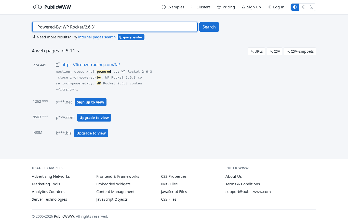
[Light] (303, 7)
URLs (258, 51)
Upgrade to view (94, 117)
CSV (276, 51)
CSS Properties (173, 176)
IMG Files (169, 183)
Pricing (229, 6)
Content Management (115, 191)
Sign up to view (90, 102)
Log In (278, 6)
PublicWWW (57, 7)
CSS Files (168, 199)
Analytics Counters (48, 191)
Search (209, 27)
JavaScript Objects (112, 199)
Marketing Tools (46, 183)
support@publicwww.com (248, 191)
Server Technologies (49, 199)
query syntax (132, 37)
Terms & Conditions (242, 183)
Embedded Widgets (113, 183)
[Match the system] (295, 7)
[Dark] (311, 7)
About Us (233, 176)
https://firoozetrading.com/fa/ (90, 64)
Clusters (203, 6)
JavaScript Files (174, 191)
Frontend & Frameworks (117, 176)
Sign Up (254, 6)
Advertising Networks (51, 176)
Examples (175, 6)
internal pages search (97, 36)
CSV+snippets (302, 51)
